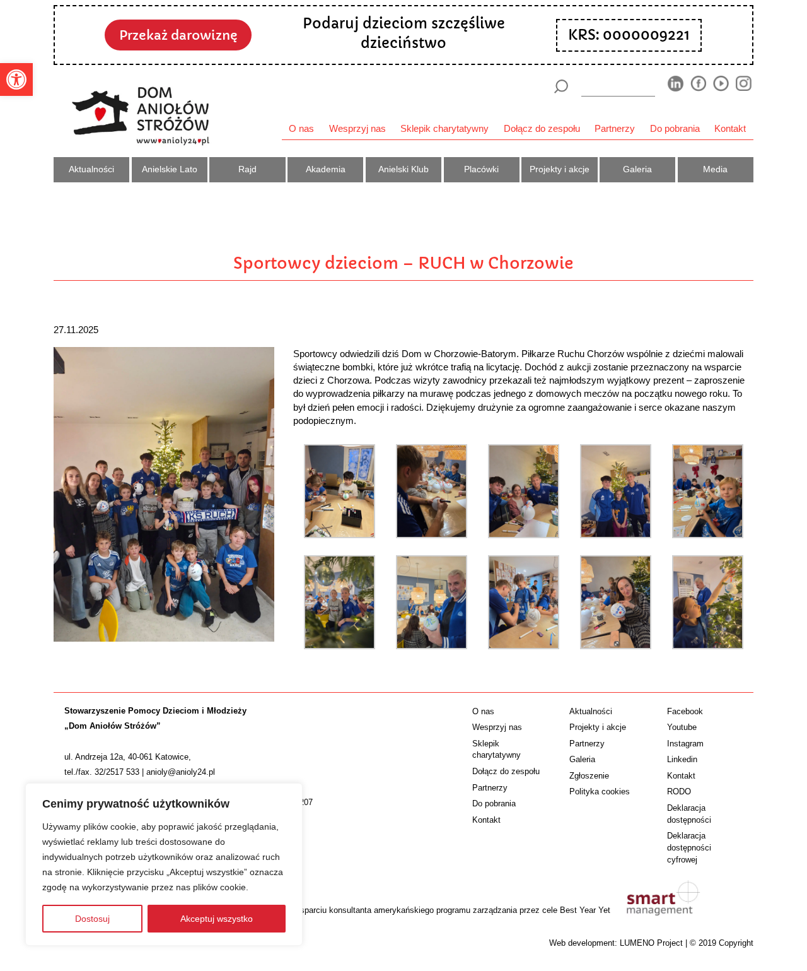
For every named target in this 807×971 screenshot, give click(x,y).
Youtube (682, 727)
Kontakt (730, 128)
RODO (679, 791)
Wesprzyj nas (357, 128)
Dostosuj (92, 919)
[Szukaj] (560, 86)
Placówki (481, 169)
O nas (301, 128)
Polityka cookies (599, 791)
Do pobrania (675, 128)
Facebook (685, 711)
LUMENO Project (651, 943)
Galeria (637, 169)
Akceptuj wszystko (216, 919)
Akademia (325, 169)
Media (715, 169)
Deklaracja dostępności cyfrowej (689, 847)
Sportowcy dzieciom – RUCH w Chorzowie (403, 263)
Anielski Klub (403, 169)
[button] (16, 79)
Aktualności (91, 169)
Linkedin (682, 759)
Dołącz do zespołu (542, 128)
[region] (164, 864)
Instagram (685, 743)
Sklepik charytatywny (444, 128)
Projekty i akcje (559, 169)
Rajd (247, 169)
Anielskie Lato (169, 169)
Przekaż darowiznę (178, 35)
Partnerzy (615, 128)
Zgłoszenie (589, 775)
